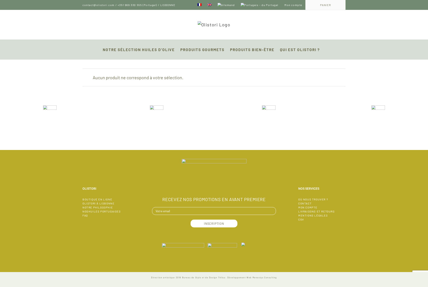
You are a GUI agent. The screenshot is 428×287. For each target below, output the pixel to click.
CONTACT (305, 203)
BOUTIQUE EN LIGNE (97, 199)
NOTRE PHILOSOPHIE (97, 207)
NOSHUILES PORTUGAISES (101, 211)
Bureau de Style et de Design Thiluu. (204, 277)
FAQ (85, 215)
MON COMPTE (307, 207)
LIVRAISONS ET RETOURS (316, 211)
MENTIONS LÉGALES (313, 215)
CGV (301, 219)
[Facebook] (214, 186)
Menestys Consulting (265, 277)
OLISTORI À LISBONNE (98, 203)
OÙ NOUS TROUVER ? (313, 199)
